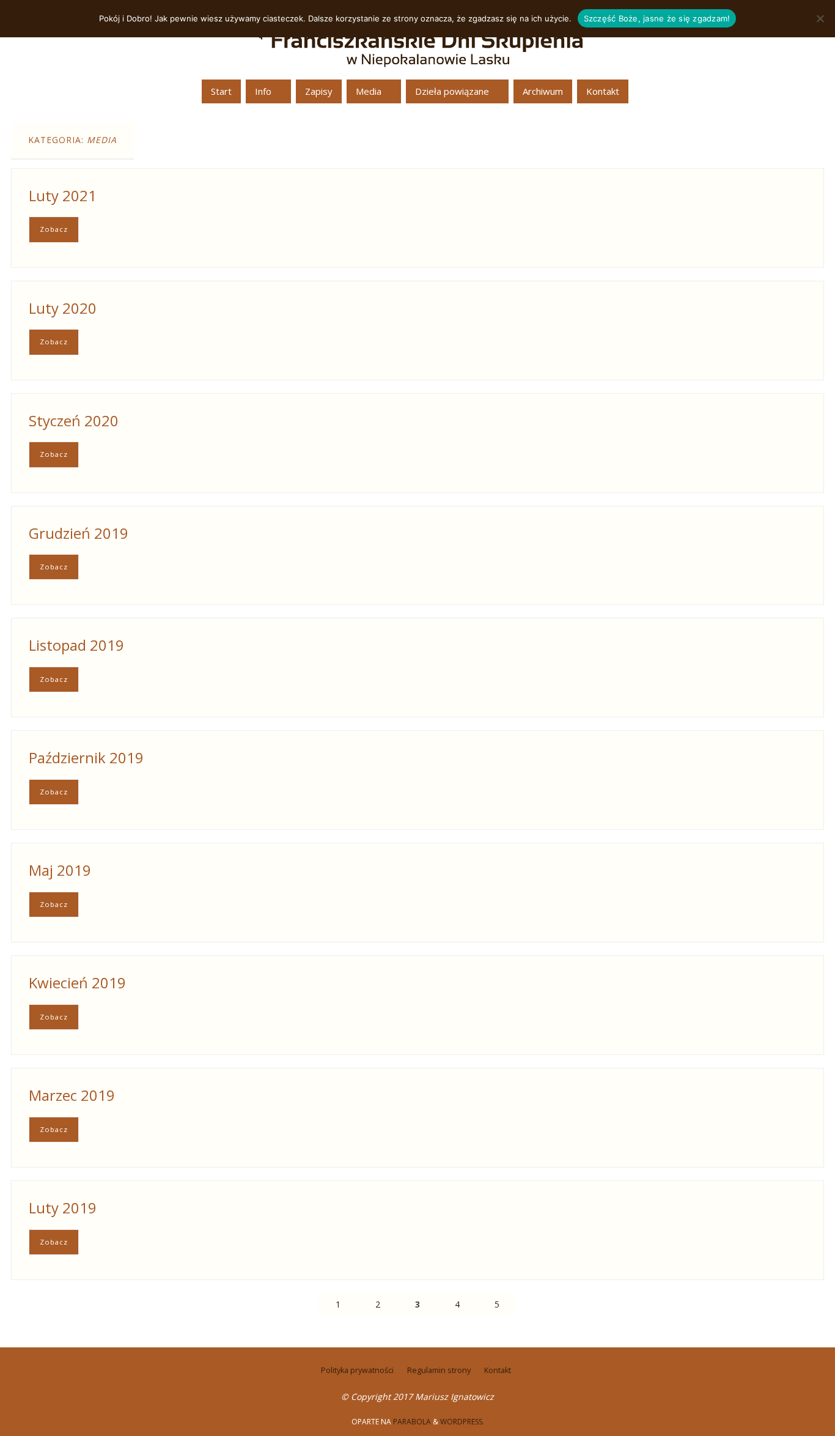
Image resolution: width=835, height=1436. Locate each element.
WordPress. (462, 1421)
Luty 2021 (63, 195)
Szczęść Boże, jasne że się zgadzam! (657, 18)
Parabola (412, 1421)
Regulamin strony (439, 1370)
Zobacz (54, 229)
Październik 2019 (86, 757)
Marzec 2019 (72, 1095)
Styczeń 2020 (74, 420)
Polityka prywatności (357, 1370)
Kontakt (497, 1370)
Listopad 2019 (76, 645)
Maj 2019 (60, 870)
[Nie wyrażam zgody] (820, 18)
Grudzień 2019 (78, 533)
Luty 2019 (63, 1207)
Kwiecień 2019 (77, 982)
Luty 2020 (63, 308)
